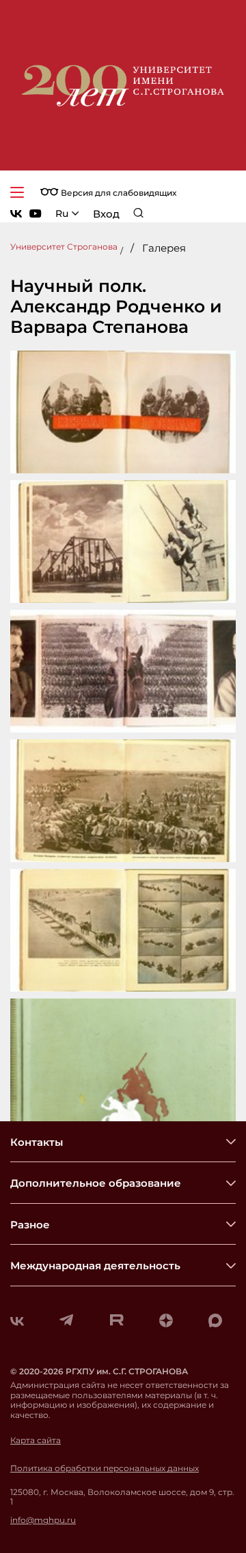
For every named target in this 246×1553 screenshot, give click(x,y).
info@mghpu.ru (43, 1520)
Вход (106, 213)
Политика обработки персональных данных (104, 1468)
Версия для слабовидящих (117, 193)
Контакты (36, 1142)
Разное (30, 1224)
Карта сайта (35, 1440)
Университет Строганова (64, 246)
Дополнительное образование (95, 1183)
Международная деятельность (95, 1265)
